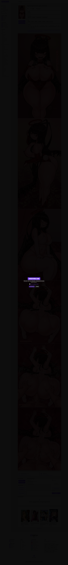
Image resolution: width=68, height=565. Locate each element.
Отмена (37, 286)
